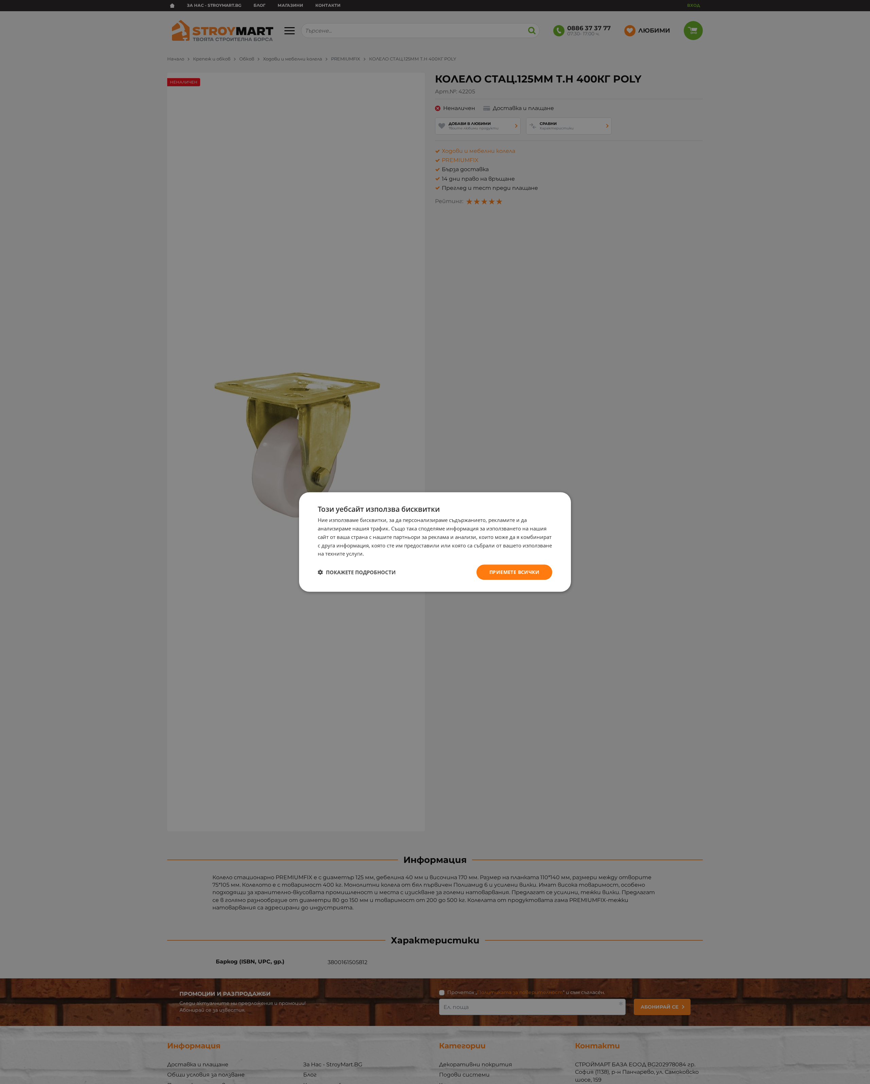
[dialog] (435, 542)
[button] (357, 572)
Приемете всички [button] (514, 572)
